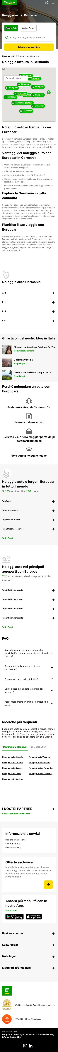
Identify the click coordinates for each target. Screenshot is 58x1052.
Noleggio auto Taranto (12, 762)
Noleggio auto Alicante (12, 757)
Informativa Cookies (11, 1037)
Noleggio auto (8, 56)
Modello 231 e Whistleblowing (40, 1034)
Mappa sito (7, 1034)
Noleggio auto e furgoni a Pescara (41, 768)
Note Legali (19, 1034)
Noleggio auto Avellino (12, 779)
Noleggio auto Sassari (12, 768)
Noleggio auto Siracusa (39, 762)
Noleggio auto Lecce (11, 773)
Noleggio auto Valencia (39, 757)
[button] (48, 92)
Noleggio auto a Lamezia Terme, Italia (41, 773)
